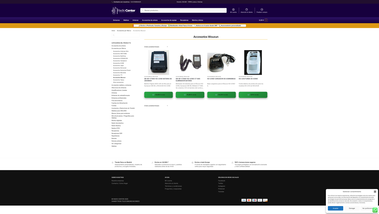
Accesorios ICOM (118, 63)
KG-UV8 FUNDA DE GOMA (248, 79)
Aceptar (335, 208)
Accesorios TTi (117, 75)
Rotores (114, 138)
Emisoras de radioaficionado (121, 95)
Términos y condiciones (173, 186)
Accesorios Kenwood (119, 68)
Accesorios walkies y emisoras (121, 85)
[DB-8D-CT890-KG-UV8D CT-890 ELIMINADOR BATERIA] (190, 62)
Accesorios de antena (119, 46)
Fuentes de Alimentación (120, 103)
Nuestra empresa (118, 181)
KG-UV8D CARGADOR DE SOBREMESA (221, 79)
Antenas (114, 93)
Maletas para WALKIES (119, 111)
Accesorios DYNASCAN (120, 58)
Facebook (221, 181)
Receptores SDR (117, 133)
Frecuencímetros (117, 100)
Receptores (115, 131)
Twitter (220, 183)
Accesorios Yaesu (118, 80)
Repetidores (115, 136)
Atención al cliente (247, 12)
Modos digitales (117, 120)
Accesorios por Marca (124, 30)
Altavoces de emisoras (119, 87)
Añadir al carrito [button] (158, 101)
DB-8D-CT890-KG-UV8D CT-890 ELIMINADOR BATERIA (188, 80)
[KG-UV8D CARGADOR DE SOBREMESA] (221, 62)
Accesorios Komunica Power (122, 70)
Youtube (221, 192)
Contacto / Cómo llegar (120, 183)
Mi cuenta (233, 12)
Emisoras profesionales (119, 98)
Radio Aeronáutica (117, 123)
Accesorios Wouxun (151, 76)
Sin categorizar (116, 143)
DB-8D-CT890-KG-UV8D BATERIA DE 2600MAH (158, 80)
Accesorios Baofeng (119, 56)
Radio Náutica (116, 125)
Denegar (352, 208)
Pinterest (221, 189)
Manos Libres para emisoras (121, 113)
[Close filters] (140, 34)
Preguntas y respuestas (173, 189)
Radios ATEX (116, 128)
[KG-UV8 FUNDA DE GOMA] (253, 62)
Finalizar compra (262, 12)
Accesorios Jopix (118, 65)
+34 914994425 (135, 2)
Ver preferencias (368, 208)
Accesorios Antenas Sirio (121, 51)
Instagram (221, 186)
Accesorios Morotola (119, 72)
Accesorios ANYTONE (120, 53)
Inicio (113, 30)
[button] (375, 192)
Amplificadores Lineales (119, 90)
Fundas (114, 105)
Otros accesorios (118, 82)
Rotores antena (116, 141)
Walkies (114, 146)
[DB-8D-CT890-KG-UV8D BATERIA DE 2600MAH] (158, 62)
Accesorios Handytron (120, 61)
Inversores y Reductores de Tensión (123, 108)
